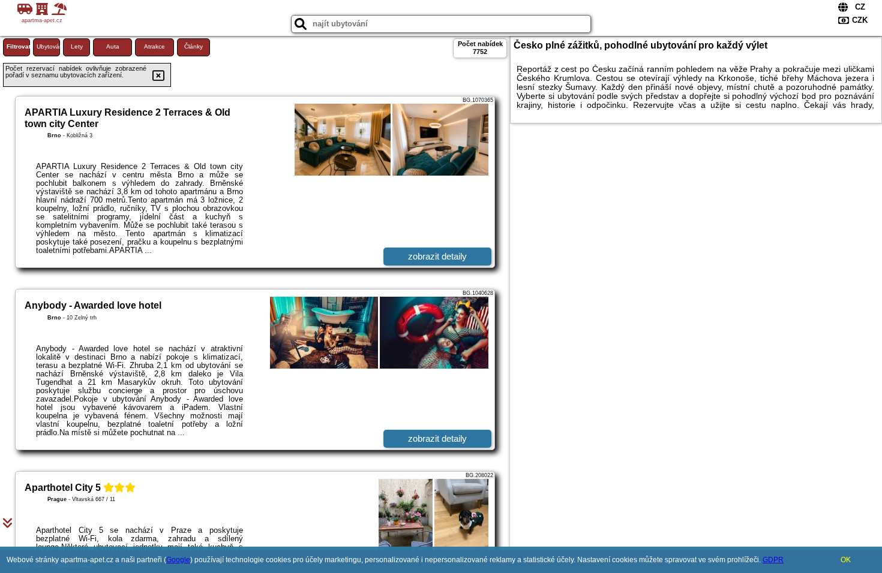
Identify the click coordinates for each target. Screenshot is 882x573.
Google (178, 560)
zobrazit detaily (437, 256)
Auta (112, 46)
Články (193, 46)
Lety (77, 46)
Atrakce (154, 46)
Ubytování (48, 46)
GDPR (773, 560)
